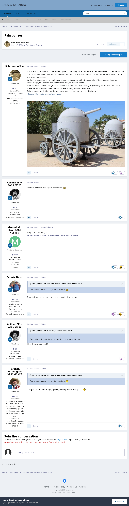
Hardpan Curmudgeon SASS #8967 (14, 372)
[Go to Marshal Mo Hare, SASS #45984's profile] (15, 241)
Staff (39, 20)
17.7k (16, 396)
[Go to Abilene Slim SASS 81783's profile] (15, 194)
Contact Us (72, 487)
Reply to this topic (113, 55)
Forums (5, 20)
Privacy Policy (59, 487)
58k (16, 88)
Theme (46, 487)
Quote (35, 173)
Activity (18, 13)
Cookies (82, 487)
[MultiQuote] (29, 173)
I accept (120, 501)
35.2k (16, 299)
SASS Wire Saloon (34, 45)
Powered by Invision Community (64, 492)
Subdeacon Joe (21, 42)
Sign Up (121, 5)
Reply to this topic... (27, 452)
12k (15, 207)
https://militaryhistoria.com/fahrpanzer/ (44, 94)
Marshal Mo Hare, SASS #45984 (14, 230)
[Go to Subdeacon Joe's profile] (7, 44)
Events (16, 20)
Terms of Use (35, 503)
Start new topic (89, 55)
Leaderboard (65, 20)
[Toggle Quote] (31, 284)
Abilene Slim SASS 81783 (14, 184)
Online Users (50, 20)
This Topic (114, 13)
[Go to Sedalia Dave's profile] (15, 286)
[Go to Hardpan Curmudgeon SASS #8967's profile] (15, 383)
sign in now (62, 439)
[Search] (124, 13)
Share (101, 44)
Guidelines (28, 20)
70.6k (15, 255)
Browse (7, 13)
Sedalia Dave (14, 277)
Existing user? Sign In (101, 5)
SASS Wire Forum (14, 5)
